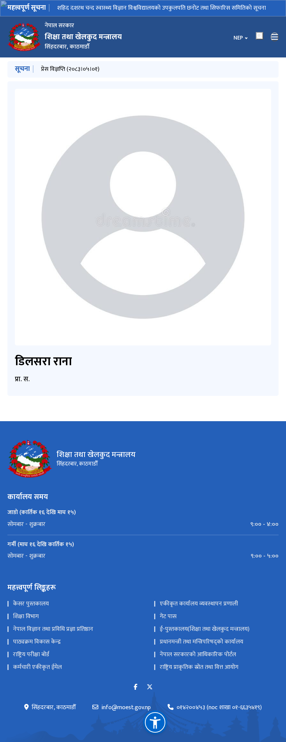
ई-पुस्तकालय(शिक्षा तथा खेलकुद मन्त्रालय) (205, 629)
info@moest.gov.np (126, 707)
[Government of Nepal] (24, 37)
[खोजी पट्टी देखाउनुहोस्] (259, 36)
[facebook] (135, 687)
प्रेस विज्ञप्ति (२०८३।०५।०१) (70, 69)
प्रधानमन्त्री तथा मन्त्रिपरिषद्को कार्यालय (201, 642)
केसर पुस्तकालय (31, 604)
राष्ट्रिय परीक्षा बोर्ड (31, 654)
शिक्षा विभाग (26, 616)
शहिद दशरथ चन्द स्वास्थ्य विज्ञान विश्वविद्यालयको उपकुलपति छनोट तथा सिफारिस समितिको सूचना (161, 8)
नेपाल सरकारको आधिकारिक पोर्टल (198, 654)
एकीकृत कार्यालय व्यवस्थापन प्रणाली (199, 604)
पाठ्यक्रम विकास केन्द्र (37, 642)
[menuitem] (143, 524)
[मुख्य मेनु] (275, 36)
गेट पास (168, 616)
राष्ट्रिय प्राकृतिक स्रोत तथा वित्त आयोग (199, 667)
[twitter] (150, 687)
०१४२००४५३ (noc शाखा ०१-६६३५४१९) (219, 707)
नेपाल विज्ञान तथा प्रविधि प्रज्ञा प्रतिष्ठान (53, 629)
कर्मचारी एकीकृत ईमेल (37, 667)
